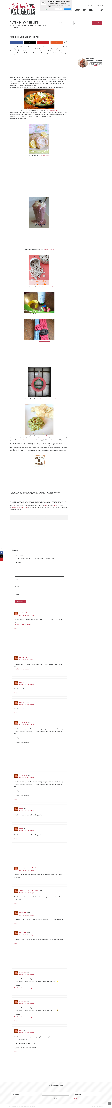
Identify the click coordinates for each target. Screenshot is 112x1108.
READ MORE (96, 65)
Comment (18, 563)
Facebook (54, 505)
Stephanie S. (22, 972)
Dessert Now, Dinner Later (45, 155)
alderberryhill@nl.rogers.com (22, 624)
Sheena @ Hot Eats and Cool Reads (29, 868)
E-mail (45, 505)
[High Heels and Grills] (39, 466)
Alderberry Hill (23, 613)
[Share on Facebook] (16, 42)
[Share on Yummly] (57, 42)
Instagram (24, 507)
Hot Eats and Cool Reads (52, 110)
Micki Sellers (22, 682)
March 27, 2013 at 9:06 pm (26, 974)
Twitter (18, 507)
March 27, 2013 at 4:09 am (26, 724)
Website (17, 594)
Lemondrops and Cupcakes (44, 436)
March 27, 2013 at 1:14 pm (26, 870)
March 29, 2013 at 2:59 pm (26, 1032)
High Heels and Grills (22, 9)
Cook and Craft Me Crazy (49, 249)
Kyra (20, 1030)
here (24, 440)
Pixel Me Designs (99, 1106)
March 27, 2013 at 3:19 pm (26, 915)
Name (17, 579)
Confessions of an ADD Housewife (48, 398)
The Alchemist (23, 722)
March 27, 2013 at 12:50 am (27, 615)
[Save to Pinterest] (43, 42)
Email (17, 587)
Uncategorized (14, 39)
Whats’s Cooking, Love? (47, 287)
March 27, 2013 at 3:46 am (26, 685)
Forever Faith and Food (44, 341)
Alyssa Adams (23, 912)
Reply (15, 628)
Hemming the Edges (44, 314)
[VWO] (47, 9)
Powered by (43, 9)
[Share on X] (30, 42)
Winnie (21, 808)
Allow (67, 9)
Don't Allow (58, 9)
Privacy (75, 1098)
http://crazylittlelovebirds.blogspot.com (25, 988)
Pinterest (14, 507)
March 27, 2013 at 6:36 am (26, 811)
